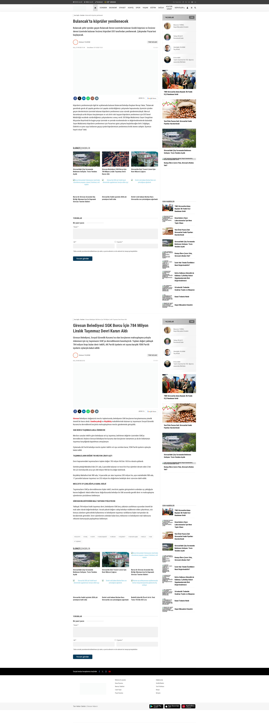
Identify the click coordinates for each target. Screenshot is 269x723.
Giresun (76, 418)
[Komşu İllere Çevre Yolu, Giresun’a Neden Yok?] (167, 258)
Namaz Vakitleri (119, 686)
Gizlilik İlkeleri (160, 683)
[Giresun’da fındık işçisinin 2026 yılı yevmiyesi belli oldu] (115, 186)
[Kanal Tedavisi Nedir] (167, 300)
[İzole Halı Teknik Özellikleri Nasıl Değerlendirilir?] (167, 268)
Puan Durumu (119, 693)
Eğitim (153, 8)
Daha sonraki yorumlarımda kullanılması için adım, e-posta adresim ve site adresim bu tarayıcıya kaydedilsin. (106, 251)
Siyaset (122, 8)
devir (93, 537)
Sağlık (161, 8)
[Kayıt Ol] (188, 7)
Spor (138, 8)
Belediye (77, 537)
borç (85, 537)
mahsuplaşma (134, 537)
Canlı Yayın (118, 690)
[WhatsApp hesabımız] (195, 2)
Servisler (179, 8)
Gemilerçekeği (96, 421)
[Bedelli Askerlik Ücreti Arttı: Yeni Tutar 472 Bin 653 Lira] (144, 587)
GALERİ (78, 2)
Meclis (144, 537)
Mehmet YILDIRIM (84, 42)
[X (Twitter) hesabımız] (186, 2)
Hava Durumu (119, 683)
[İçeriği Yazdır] (97, 98)
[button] (95, 7)
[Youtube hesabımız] (192, 2)
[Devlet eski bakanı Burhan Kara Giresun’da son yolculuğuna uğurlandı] (144, 186)
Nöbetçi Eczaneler (120, 680)
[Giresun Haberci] (79, 10)
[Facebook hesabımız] (183, 2)
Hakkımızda (159, 680)
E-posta (120, 242)
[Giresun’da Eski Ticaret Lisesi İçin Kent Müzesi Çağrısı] (144, 159)
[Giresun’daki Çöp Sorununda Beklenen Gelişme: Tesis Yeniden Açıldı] (86, 159)
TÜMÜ (191, 17)
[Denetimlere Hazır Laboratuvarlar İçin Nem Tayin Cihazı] (167, 221)
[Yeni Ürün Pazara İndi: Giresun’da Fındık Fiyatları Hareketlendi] (167, 234)
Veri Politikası (160, 686)
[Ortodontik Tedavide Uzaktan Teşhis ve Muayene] (167, 291)
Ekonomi (113, 8)
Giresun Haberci (92, 706)
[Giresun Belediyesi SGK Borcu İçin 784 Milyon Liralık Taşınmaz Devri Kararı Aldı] (115, 159)
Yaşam (145, 8)
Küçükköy (108, 421)
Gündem (103, 8)
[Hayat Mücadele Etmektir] (167, 307)
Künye (158, 690)
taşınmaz (78, 541)
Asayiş (130, 8)
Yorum (76, 227)
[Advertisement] (62, 45)
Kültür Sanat (169, 8)
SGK (151, 537)
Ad (75, 242)
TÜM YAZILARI (152, 42)
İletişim (158, 693)
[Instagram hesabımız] (189, 2)
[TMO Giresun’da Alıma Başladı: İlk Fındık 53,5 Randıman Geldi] (167, 210)
